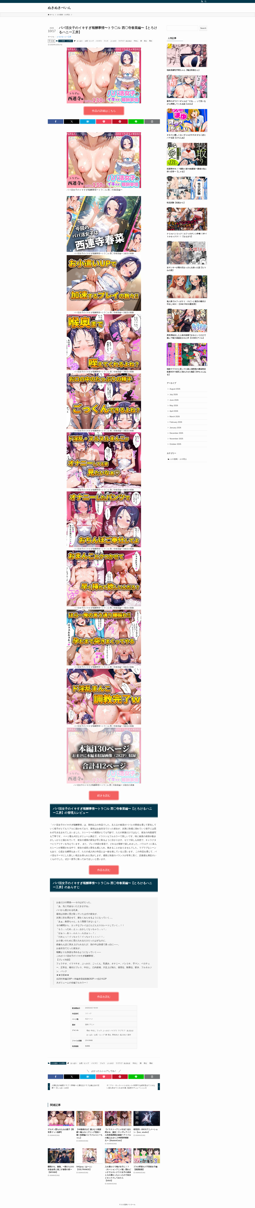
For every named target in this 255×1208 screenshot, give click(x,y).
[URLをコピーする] (152, 121)
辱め (150, 41)
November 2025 (176, 439)
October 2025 (175, 444)
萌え (145, 41)
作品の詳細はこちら (104, 110)
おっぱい (80, 41)
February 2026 (176, 422)
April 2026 (174, 411)
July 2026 (174, 394)
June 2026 (174, 400)
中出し (136, 41)
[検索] (205, 1)
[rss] (202, 1)
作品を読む (103, 869)
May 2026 (174, 405)
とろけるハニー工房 (64, 37)
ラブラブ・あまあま (125, 41)
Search (203, 28)
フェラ (106, 41)
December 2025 (176, 433)
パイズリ (99, 41)
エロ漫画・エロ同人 (65, 41)
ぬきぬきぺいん (59, 7)
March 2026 (175, 416)
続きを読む (103, 795)
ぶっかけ (113, 41)
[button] (55, 121)
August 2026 (175, 389)
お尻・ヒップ (89, 41)
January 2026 (175, 428)
